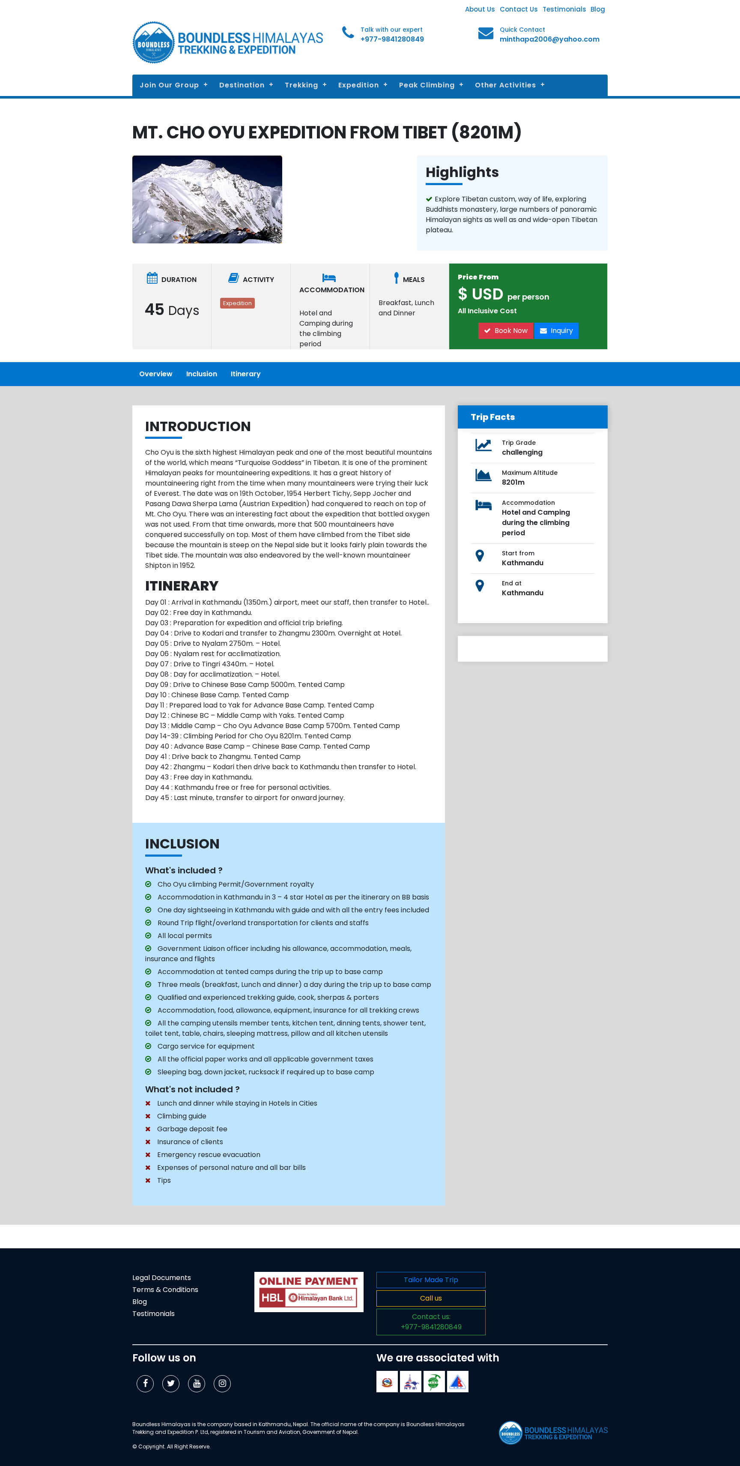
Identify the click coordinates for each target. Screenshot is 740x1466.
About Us (480, 9)
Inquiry (561, 331)
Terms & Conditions (165, 1290)
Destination (242, 85)
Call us (431, 1298)
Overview (156, 374)
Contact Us (519, 9)
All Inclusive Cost (487, 311)
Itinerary (246, 374)
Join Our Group (169, 85)
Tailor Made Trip (431, 1280)
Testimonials (564, 9)
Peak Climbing (427, 85)
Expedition (358, 85)
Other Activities (505, 85)
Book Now (510, 331)
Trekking (301, 85)
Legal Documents (161, 1278)
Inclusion (201, 374)
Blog (598, 9)
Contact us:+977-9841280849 (431, 1322)
